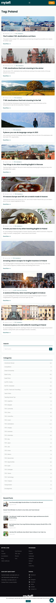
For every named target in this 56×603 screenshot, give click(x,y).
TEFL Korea (28, 450)
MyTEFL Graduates (28, 385)
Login (51, 2)
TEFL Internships (28, 435)
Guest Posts (28, 378)
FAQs (2, 551)
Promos (17, 556)
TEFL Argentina (28, 401)
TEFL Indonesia (28, 431)
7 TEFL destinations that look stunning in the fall (22, 100)
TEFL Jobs (28, 446)
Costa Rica (31, 565)
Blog (2, 558)
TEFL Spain (28, 465)
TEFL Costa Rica (28, 416)
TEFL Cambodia (28, 408)
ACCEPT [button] (28, 601)
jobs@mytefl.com (14, 577)
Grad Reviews (18, 551)
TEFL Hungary (28, 427)
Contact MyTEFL (13, 582)
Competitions (28, 366)
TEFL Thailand (28, 481)
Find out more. (46, 598)
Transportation (28, 484)
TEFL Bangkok (28, 405)
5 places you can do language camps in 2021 (20, 132)
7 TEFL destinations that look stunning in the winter (23, 68)
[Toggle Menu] (29, 3)
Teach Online (28, 393)
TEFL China (28, 412)
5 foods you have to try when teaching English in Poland (25, 229)
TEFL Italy (28, 439)
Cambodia (31, 556)
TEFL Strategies (28, 469)
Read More (6, 43)
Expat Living (28, 374)
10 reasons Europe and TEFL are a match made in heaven (25, 197)
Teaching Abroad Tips (28, 397)
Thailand (31, 553)
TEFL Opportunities (28, 462)
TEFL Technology (28, 477)
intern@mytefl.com (11, 580)
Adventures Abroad (28, 363)
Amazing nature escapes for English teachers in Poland (25, 261)
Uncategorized (28, 488)
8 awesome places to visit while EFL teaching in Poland (24, 325)
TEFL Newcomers (28, 458)
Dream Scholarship (28, 370)
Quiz (16, 558)
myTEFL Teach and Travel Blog (20, 290)
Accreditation (4, 556)
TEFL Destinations (19, 33)
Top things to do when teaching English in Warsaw (23, 164)
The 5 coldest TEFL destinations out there (19, 36)
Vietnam (31, 561)
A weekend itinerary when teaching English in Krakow (24, 293)
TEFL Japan (28, 443)
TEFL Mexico (28, 454)
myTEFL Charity (28, 382)
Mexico (30, 551)
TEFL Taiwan (28, 473)
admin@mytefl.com (14, 575)
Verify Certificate (5, 561)
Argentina (31, 558)
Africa (30, 563)
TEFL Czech (28, 420)
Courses (3, 553)
